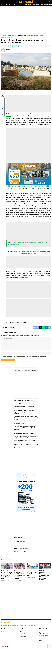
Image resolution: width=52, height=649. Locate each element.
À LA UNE (3, 37)
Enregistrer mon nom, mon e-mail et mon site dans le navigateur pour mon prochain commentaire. (24, 356)
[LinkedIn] (7, 646)
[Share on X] (10, 46)
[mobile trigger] (2, 1)
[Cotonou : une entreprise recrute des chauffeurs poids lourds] (32, 566)
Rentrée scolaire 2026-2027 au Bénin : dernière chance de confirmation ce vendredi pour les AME (25, 402)
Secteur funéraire (23, 322)
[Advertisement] (26, 13)
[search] (50, 1)
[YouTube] (6, 646)
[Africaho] (26, 1)
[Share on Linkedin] (14, 46)
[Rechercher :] (23, 370)
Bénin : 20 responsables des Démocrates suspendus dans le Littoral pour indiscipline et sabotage (25, 428)
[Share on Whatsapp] (12, 46)
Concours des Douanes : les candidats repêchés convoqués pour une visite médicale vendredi (25, 412)
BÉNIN (7, 37)
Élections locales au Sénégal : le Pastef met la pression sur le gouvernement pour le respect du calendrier (26, 418)
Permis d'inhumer (14, 322)
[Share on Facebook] (9, 46)
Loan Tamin (8, 49)
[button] (16, 46)
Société (11, 37)
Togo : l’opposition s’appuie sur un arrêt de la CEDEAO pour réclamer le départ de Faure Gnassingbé (26, 446)
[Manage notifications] (3, 646)
